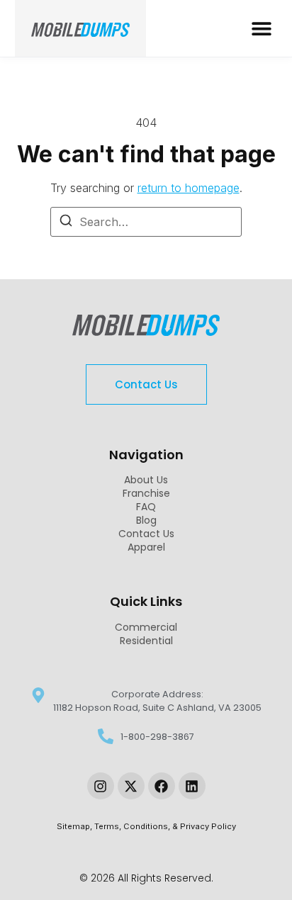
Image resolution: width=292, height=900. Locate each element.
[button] (261, 29)
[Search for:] (146, 222)
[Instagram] (100, 785)
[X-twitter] (131, 785)
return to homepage (188, 188)
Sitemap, (75, 826)
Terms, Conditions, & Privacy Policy (165, 826)
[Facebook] (161, 785)
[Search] (65, 222)
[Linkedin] (192, 785)
